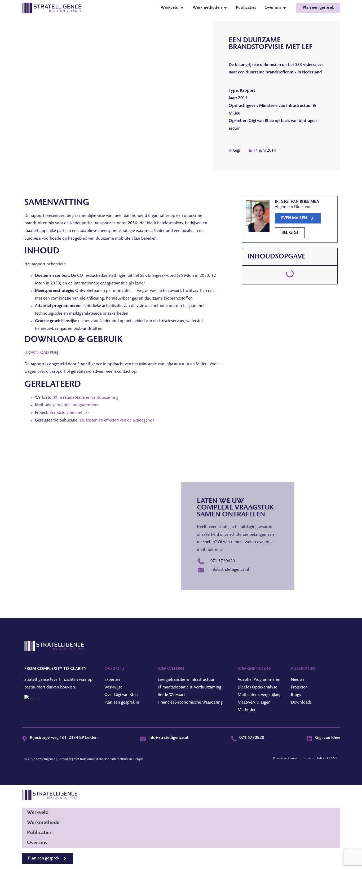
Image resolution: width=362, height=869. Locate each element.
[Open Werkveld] (182, 8)
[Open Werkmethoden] (225, 8)
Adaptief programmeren (78, 405)
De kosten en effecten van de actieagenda (117, 421)
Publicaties (39, 833)
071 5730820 (251, 738)
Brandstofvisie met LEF (69, 413)
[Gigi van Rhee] (309, 738)
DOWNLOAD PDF (41, 353)
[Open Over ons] (284, 8)
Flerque (138, 759)
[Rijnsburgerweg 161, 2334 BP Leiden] (24, 738)
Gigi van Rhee (327, 738)
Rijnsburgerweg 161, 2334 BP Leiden (64, 738)
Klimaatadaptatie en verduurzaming (86, 398)
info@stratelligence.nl (168, 738)
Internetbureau (121, 759)
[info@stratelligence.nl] (143, 738)
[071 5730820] (234, 738)
